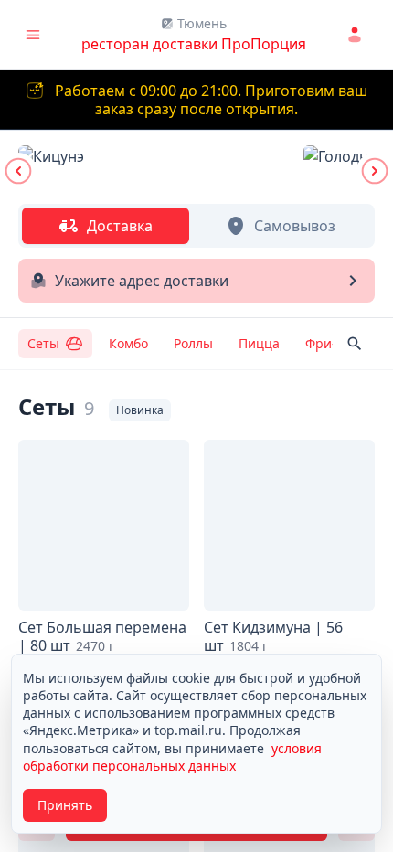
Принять (64, 805)
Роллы (193, 343)
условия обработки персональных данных (172, 757)
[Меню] (33, 34)
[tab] (105, 226)
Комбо (128, 343)
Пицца (259, 343)
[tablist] (196, 226)
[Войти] (357, 35)
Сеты (43, 343)
